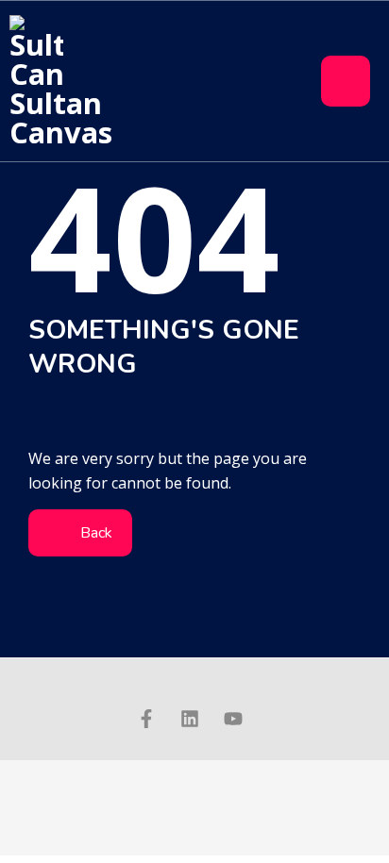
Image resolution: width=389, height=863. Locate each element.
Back (94, 533)
